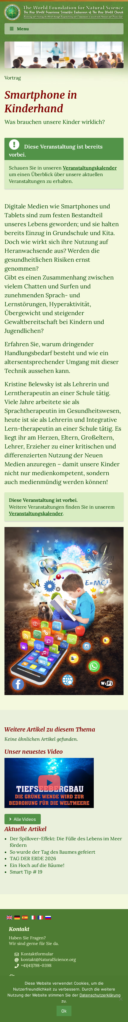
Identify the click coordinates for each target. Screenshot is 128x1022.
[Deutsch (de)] (16, 917)
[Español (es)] (24, 917)
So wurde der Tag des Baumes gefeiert (52, 852)
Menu (23, 28)
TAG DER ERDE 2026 (33, 858)
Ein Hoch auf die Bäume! (37, 865)
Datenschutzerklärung (100, 995)
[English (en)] (9, 917)
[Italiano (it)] (32, 917)
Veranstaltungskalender (90, 168)
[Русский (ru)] (47, 917)
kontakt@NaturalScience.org (48, 959)
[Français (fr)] (40, 917)
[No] (121, 999)
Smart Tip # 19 (26, 872)
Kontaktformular (37, 953)
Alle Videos (24, 819)
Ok (64, 1010)
